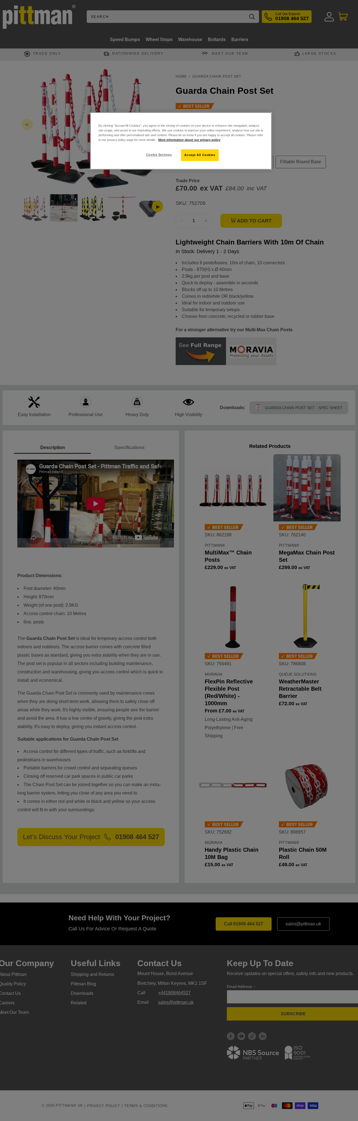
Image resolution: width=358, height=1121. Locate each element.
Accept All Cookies (199, 155)
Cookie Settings (159, 154)
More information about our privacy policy (189, 139)
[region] (181, 141)
